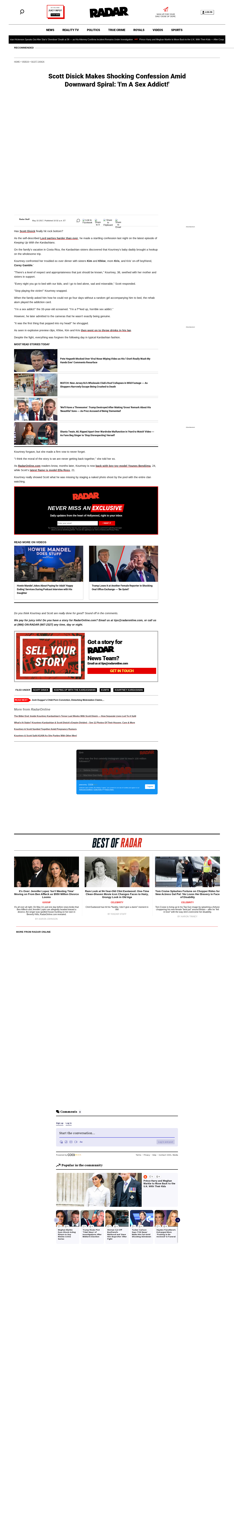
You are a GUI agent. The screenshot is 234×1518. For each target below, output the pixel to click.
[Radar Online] (109, 12)
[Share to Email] (118, 220)
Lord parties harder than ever (59, 238)
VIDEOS (158, 30)
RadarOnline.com (29, 465)
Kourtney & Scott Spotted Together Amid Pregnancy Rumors (45, 729)
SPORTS (177, 30)
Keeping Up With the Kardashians (75, 690)
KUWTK (105, 690)
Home (17, 62)
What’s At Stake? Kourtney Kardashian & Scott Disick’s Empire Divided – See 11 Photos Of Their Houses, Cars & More (74, 722)
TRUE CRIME (116, 30)
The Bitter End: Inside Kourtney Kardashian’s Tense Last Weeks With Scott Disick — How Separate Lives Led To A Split (75, 716)
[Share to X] (98, 220)
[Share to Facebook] (87, 220)
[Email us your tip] (56, 18)
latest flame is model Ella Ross (50, 470)
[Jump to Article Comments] (78, 220)
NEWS (50, 30)
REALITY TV (70, 30)
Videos (25, 62)
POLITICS (93, 30)
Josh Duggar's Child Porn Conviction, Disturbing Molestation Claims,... (68, 700)
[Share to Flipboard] (108, 220)
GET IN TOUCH (122, 671)
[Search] (22, 13)
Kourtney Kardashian (129, 690)
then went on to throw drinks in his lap (106, 330)
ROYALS (138, 30)
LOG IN (208, 12)
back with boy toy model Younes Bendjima (123, 465)
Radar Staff (24, 219)
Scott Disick (37, 62)
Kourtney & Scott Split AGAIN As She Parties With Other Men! (45, 735)
